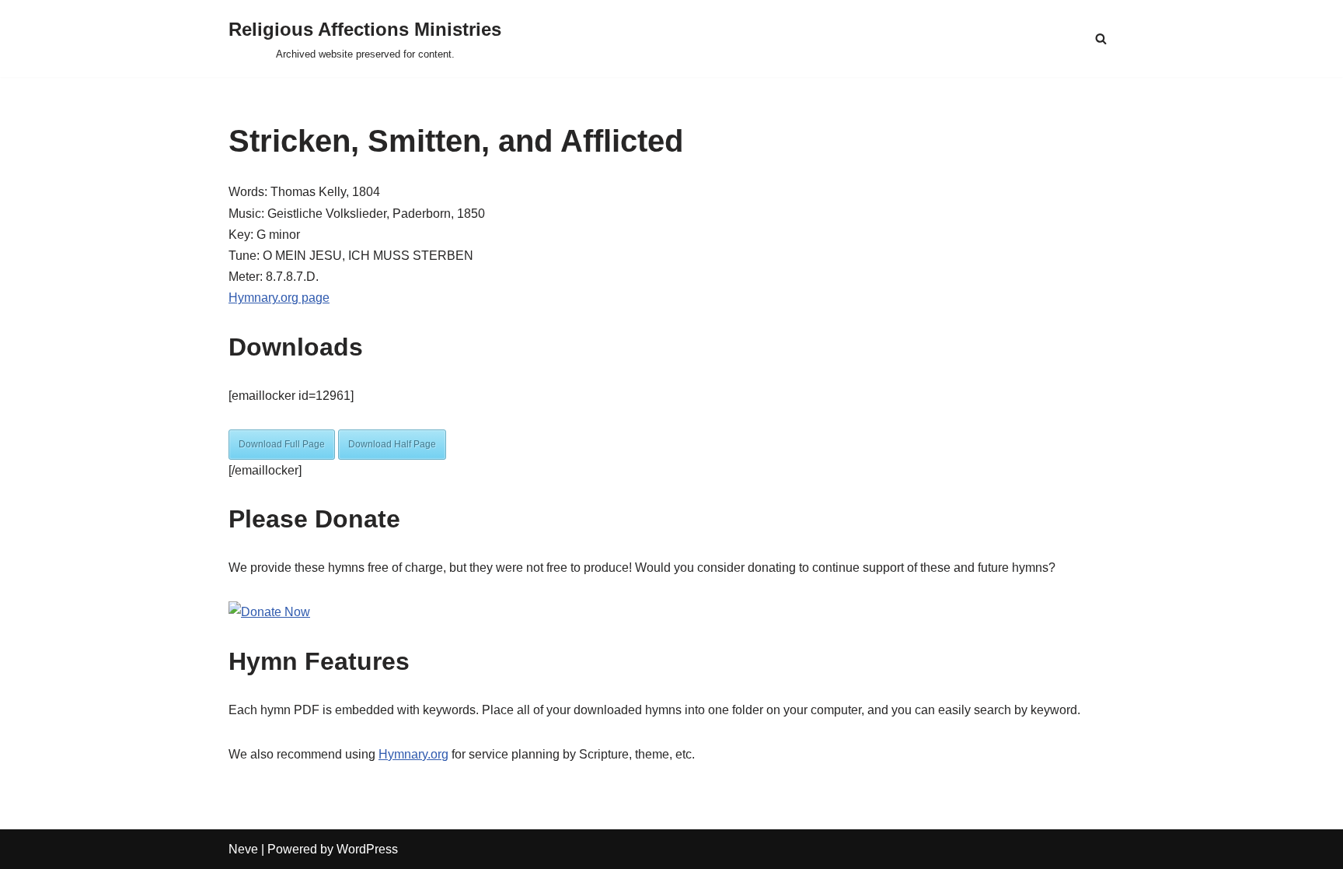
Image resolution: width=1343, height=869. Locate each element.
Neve (243, 849)
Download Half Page (392, 444)
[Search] (1101, 38)
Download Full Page (282, 444)
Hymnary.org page (279, 297)
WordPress (367, 849)
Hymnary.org (413, 754)
